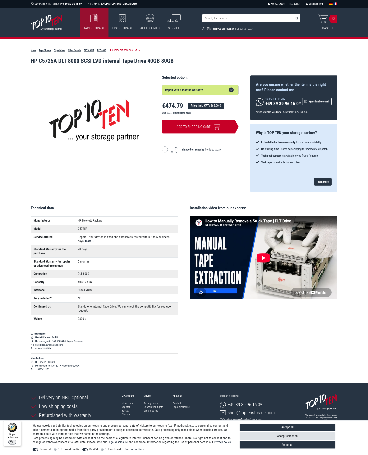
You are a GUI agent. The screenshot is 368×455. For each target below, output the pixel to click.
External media (70, 449)
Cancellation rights (153, 406)
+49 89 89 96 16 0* (245, 404)
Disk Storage (122, 28)
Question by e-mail (319, 101)
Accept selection (287, 436)
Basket (125, 410)
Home (33, 50)
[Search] (296, 18)
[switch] (12, 442)
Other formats (74, 50)
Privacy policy (151, 403)
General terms (151, 410)
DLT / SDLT (89, 50)
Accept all (287, 427)
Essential (45, 449)
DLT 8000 (101, 50)
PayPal (93, 449)
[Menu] (18, 423)
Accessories (149, 28)
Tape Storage (94, 28)
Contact (177, 403)
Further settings (135, 449)
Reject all (287, 445)
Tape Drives (59, 50)
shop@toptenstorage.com (251, 412)
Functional (114, 449)
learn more (323, 181)
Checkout (126, 414)
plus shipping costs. (182, 112)
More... (89, 241)
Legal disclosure (181, 406)
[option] (294, 152)
